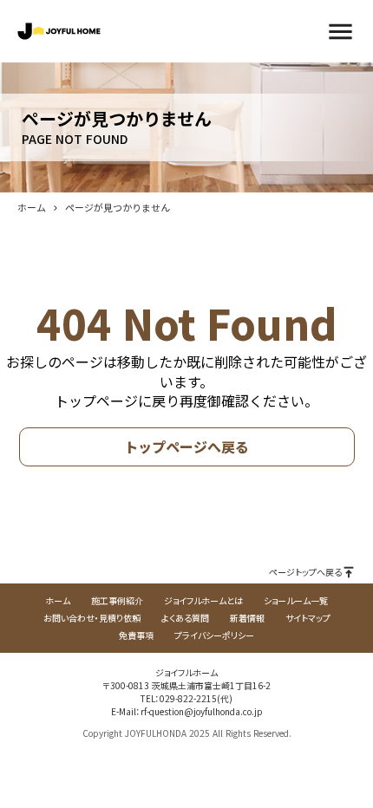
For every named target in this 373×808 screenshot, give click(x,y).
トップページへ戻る (186, 446)
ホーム (31, 207)
